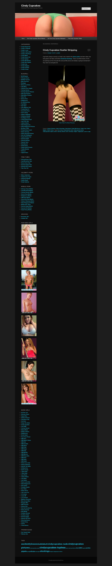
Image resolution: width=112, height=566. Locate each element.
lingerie (84, 548)
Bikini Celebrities (25, 175)
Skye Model (24, 511)
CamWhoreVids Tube (26, 161)
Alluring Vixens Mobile (27, 189)
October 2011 (24, 218)
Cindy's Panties (25, 67)
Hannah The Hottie (26, 466)
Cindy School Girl (25, 57)
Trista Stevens (24, 525)
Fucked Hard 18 (25, 109)
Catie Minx (24, 86)
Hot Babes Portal (25, 118)
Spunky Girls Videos (26, 166)
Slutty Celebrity (25, 182)
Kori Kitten (24, 489)
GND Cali (23, 442)
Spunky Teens (24, 142)
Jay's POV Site (25, 121)
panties (88, 548)
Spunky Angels (25, 138)
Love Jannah (24, 497)
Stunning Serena (25, 520)
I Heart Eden (24, 471)
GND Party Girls (25, 456)
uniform (60, 551)
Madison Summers (26, 499)
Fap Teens (23, 105)
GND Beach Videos (26, 440)
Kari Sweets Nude (25, 532)
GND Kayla (24, 449)
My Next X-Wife (25, 128)
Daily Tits (23, 97)
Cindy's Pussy (50, 130)
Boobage (23, 83)
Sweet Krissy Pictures (26, 147)
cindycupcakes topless (48, 131)
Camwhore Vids (25, 419)
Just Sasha (24, 480)
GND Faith (23, 447)
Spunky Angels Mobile (27, 206)
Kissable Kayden (25, 487)
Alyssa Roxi (24, 416)
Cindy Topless (24, 59)
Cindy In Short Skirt (26, 52)
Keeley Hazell (24, 180)
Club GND (23, 426)
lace (77, 548)
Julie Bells (24, 478)
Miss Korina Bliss (25, 501)
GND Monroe (24, 454)
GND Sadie (24, 461)
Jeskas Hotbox (25, 476)
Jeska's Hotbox (25, 123)
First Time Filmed (25, 437)
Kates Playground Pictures (28, 126)
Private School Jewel (26, 130)
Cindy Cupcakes (30, 5)
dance (55, 131)
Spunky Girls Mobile (26, 208)
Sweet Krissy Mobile (26, 209)
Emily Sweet (24, 435)
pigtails (24, 551)
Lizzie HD (23, 496)
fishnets (64, 131)
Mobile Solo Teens (26, 204)
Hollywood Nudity (25, 116)
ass (59, 130)
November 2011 (25, 216)
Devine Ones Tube (25, 163)
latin (67, 131)
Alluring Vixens (25, 78)
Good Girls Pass (25, 111)
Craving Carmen (25, 90)
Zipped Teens (24, 152)
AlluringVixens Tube (26, 159)
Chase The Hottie (25, 423)
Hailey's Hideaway (25, 114)
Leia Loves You (25, 492)
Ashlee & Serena (25, 417)
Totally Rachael (25, 149)
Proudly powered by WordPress (56, 560)
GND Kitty (23, 450)
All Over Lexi (24, 412)
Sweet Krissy (24, 145)
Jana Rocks (24, 475)
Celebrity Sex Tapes (26, 176)
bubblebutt (42, 544)
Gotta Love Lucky (25, 463)
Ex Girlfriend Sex (25, 102)
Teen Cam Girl (24, 168)
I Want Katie (24, 473)
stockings (70, 131)
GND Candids (24, 443)
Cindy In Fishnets (51, 128)
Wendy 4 (23, 151)
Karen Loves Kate (25, 482)
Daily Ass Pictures (26, 93)
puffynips (32, 551)
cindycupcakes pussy (78, 130)
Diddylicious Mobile (26, 196)
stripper (75, 131)
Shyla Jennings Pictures (27, 133)
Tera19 (23, 523)
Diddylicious (24, 100)
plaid (28, 551)
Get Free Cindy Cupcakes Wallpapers (56, 38)
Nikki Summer (24, 504)
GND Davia (24, 445)
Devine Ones (24, 98)
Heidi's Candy (24, 470)
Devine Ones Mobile (26, 194)
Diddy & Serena (25, 431)
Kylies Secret (24, 490)
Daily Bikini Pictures (26, 95)
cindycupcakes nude (68, 130)
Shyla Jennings (25, 131)
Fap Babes (24, 104)
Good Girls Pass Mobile (27, 199)
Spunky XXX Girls (25, 518)
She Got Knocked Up (26, 508)
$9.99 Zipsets (24, 76)
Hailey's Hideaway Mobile (27, 201)
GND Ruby (23, 459)
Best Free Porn (25, 81)
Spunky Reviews (25, 140)
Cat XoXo (23, 421)
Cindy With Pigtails (26, 62)
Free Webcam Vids (26, 107)
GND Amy (23, 438)
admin (58, 53)
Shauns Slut (24, 506)
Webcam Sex (24, 534)
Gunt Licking (24, 112)
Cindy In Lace (24, 50)
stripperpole (80, 131)
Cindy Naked (68, 128)
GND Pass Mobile (25, 197)
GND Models (24, 452)
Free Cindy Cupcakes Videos (75, 38)
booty (61, 130)
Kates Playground (25, 124)
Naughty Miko (24, 502)
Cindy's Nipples (25, 66)
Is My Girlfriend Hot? (26, 119)
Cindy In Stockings (60, 128)
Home (23, 38)
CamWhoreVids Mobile (27, 190)
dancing (59, 131)
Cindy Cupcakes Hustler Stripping (60, 49)
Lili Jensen (24, 494)
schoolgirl (38, 551)
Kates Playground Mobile (27, 202)
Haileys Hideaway (25, 464)
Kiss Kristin (24, 485)
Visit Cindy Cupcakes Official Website (36, 38)
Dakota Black (24, 430)
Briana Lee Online (25, 85)
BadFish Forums (25, 79)
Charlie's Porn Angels (26, 88)
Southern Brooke (25, 513)
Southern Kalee (25, 515)
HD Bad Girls (24, 468)
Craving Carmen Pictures (27, 92)
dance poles (76, 57)
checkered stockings (66, 58)
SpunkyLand (24, 144)
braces (34, 543)
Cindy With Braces (75, 128)
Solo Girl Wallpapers (26, 135)
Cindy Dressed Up (25, 46)
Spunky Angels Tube (26, 164)
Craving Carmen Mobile (27, 192)
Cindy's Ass (83, 128)
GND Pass (23, 457)
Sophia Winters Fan (26, 137)
